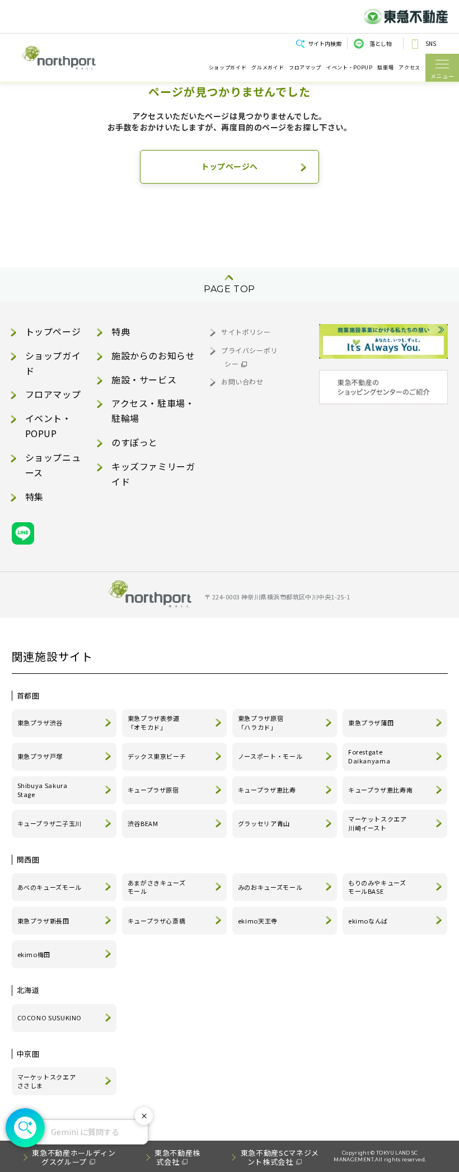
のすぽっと (134, 442)
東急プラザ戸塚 (40, 756)
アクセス (409, 67)
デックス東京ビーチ (157, 756)
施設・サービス (143, 379)
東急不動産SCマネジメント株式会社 (280, 1157)
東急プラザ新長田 (43, 920)
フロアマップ (305, 67)
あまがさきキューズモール (157, 887)
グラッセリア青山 (264, 823)
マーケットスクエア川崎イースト (377, 823)
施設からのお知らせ (153, 355)
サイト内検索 (324, 43)
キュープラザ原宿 (153, 789)
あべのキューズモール (49, 887)
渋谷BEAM (143, 823)
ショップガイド (227, 67)
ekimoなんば (368, 920)
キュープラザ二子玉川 (49, 823)
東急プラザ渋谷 (40, 722)
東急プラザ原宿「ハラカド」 (260, 723)
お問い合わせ (242, 381)
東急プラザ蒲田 (371, 722)
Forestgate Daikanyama (369, 756)
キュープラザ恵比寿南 (380, 789)
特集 (34, 496)
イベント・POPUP (349, 67)
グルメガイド (267, 67)
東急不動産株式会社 (177, 1157)
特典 (120, 331)
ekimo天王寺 (258, 920)
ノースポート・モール (270, 756)
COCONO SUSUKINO (49, 1017)
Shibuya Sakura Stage (42, 790)
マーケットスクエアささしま (46, 1081)
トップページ (53, 331)
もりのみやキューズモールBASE (377, 887)
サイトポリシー (245, 331)
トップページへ (229, 166)
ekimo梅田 (33, 954)
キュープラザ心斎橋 (157, 920)
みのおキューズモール (270, 887)
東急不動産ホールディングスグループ (73, 1157)
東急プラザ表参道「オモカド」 (154, 723)
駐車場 (385, 67)
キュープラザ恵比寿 (267, 789)
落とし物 (380, 43)
